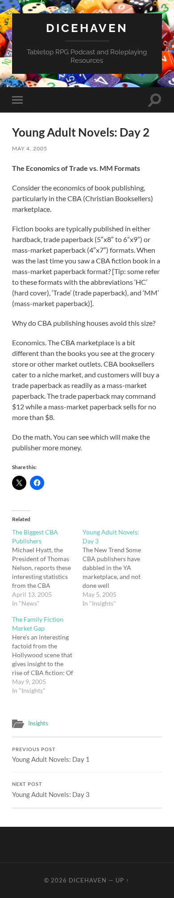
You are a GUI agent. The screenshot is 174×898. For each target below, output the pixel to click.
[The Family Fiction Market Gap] (47, 655)
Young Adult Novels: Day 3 (51, 789)
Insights (38, 723)
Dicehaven (87, 28)
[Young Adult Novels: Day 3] (118, 568)
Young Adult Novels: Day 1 (51, 755)
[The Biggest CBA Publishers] (47, 568)
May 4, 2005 (29, 148)
